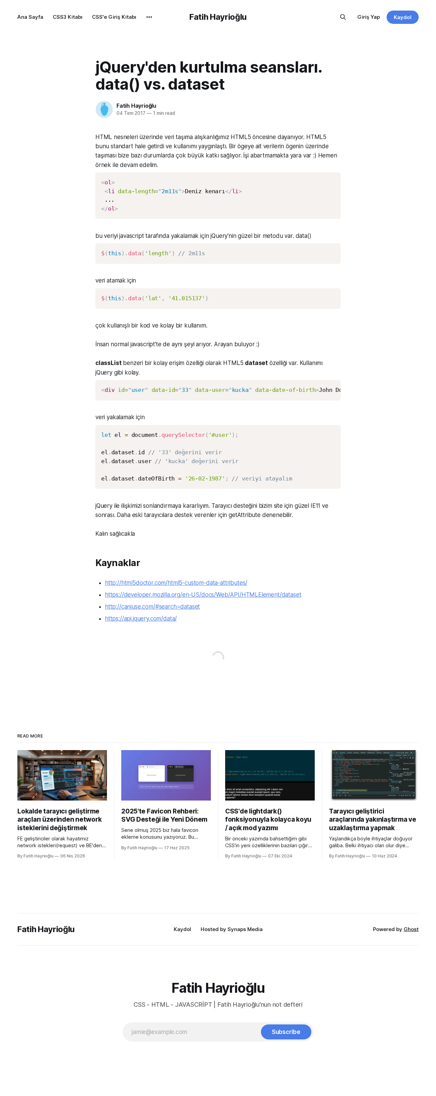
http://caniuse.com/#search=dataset (152, 606)
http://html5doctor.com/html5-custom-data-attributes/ (176, 582)
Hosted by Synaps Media (232, 929)
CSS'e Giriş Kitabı (114, 17)
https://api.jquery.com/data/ (141, 618)
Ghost (411, 929)
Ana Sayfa (30, 17)
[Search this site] (343, 17)
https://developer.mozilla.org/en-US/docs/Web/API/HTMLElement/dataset (203, 594)
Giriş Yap (368, 17)
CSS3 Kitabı (67, 17)
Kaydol (402, 17)
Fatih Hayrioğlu (218, 17)
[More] (149, 17)
